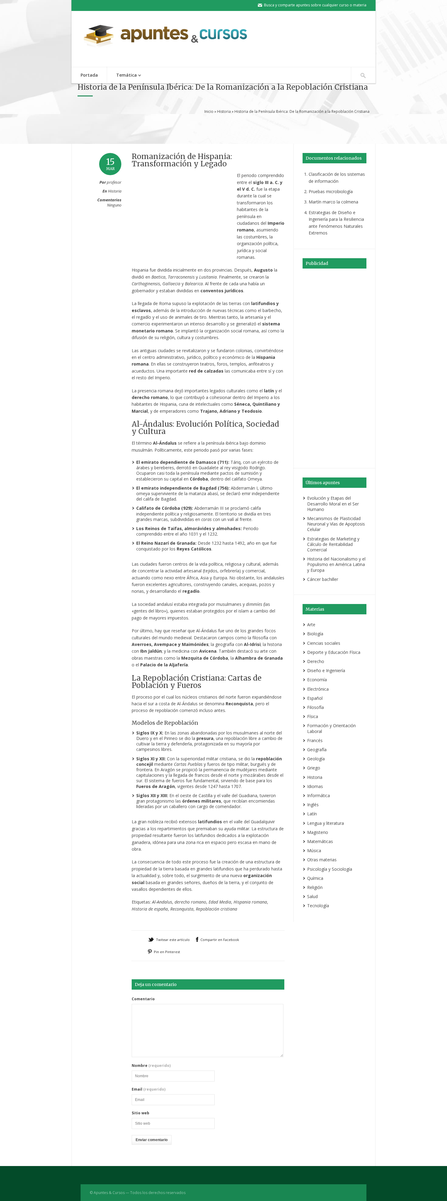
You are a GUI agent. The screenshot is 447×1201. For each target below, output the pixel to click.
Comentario (143, 999)
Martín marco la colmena (333, 202)
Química (315, 878)
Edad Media (220, 902)
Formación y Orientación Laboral (331, 728)
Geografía (317, 749)
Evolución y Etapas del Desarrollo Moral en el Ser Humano (333, 503)
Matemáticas (320, 841)
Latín (312, 814)
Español (315, 698)
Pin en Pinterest (167, 951)
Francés (315, 740)
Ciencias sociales (323, 643)
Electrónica (318, 689)
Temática (122, 75)
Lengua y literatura (325, 823)
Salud (312, 896)
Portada (89, 75)
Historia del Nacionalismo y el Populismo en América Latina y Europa (336, 564)
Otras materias (322, 860)
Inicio (208, 111)
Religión (315, 887)
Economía (317, 679)
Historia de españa (150, 909)
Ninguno (114, 205)
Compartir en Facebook (219, 939)
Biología (315, 634)
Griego (313, 768)
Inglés (313, 804)
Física (312, 716)
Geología (316, 759)
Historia (224, 111)
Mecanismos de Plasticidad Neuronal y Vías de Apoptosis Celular (336, 523)
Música (314, 850)
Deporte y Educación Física (333, 652)
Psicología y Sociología (329, 869)
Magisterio (317, 832)
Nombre (151, 1065)
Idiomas (315, 786)
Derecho (315, 661)
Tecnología (318, 905)
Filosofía (315, 707)
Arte (311, 624)
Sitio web (140, 1113)
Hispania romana (250, 902)
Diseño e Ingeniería (326, 670)
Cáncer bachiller (322, 579)
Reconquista (181, 909)
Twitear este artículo (173, 939)
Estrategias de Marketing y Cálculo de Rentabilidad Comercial (333, 544)
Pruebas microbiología (331, 191)
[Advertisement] (223, 128)
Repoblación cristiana (216, 909)
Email (148, 1089)
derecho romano (190, 902)
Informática (318, 795)
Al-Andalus (162, 902)
